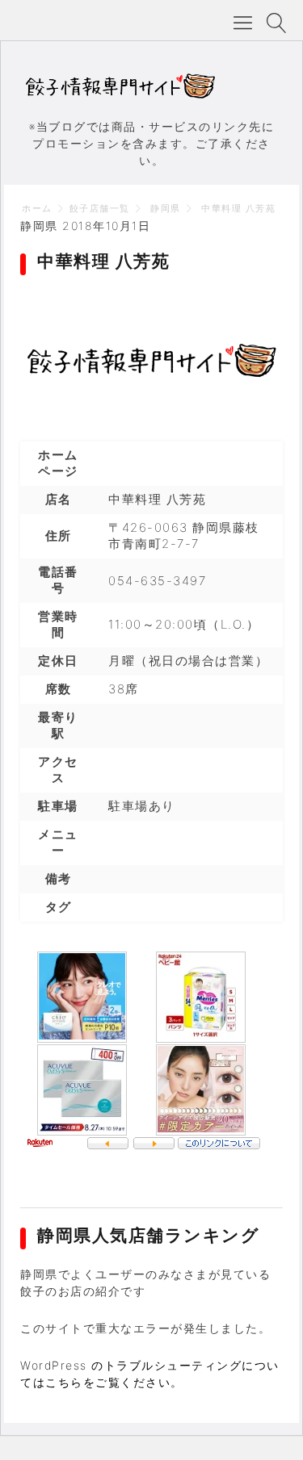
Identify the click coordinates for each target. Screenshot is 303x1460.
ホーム (37, 208)
